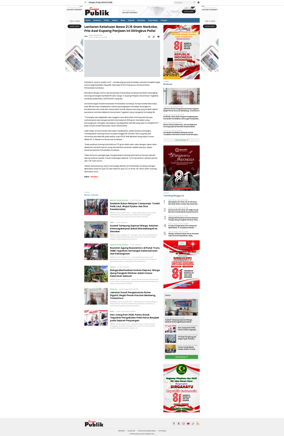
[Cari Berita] (194, 2)
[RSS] (198, 424)
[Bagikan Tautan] (149, 36)
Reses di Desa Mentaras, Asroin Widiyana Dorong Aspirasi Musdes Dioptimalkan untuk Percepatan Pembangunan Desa (180, 126)
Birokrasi (97, 20)
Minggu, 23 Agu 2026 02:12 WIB (100, 2)
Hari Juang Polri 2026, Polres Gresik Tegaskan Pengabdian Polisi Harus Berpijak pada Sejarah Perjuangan (134, 317)
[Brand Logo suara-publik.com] (97, 11)
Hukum (115, 20)
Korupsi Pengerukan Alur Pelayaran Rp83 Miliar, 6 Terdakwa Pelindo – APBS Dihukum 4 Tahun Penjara (182, 227)
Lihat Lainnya (180, 140)
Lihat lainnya (180, 357)
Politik (106, 20)
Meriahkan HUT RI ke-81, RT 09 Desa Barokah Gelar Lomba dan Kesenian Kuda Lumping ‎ (182, 203)
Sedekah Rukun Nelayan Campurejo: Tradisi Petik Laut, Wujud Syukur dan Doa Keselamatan (135, 206)
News (123, 20)
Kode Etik (131, 431)
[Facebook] (174, 424)
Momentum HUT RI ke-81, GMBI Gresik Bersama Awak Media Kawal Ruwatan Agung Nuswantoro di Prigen (183, 211)
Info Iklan (162, 431)
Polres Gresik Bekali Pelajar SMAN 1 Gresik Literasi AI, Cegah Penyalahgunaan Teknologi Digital (186, 348)
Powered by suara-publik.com (142, 434)
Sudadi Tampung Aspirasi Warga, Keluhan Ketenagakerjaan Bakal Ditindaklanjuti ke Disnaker (134, 228)
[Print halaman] (158, 36)
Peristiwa (141, 20)
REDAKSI (121, 431)
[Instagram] (183, 424)
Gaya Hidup (153, 20)
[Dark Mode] (198, 2)
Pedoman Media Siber (147, 431)
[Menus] (85, 2)
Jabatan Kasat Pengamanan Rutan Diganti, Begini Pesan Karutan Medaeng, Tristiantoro (133, 295)
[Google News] (193, 424)
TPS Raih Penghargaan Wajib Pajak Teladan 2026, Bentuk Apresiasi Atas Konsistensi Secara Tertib (188, 338)
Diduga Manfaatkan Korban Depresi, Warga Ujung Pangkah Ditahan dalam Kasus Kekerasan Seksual (135, 273)
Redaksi (94, 176)
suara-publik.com (95, 35)
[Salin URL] (153, 36)
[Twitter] (179, 424)
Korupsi (164, 20)
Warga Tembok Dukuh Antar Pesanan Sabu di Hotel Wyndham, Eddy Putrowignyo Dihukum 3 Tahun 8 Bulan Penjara (183, 235)
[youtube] (188, 424)
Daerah (131, 20)
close (81, 6)
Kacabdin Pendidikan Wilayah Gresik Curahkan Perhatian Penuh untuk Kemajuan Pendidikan (181, 133)
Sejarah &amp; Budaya (119, 200)
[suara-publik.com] (94, 423)
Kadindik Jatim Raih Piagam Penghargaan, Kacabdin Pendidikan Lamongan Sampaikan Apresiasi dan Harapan (181, 118)
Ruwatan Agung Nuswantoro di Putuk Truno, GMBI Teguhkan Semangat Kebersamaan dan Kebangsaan (135, 250)
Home (88, 20)
